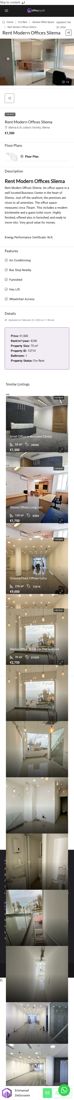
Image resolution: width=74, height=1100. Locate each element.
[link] (37, 424)
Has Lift (14, 289)
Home (10, 22)
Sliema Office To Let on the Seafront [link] (34, 649)
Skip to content (10, 2)
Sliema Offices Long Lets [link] (26, 507)
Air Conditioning (20, 260)
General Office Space (43, 22)
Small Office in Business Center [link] (31, 436)
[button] (69, 33)
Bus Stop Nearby (20, 270)
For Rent (22, 22)
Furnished (15, 280)
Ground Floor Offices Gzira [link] (28, 578)
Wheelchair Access (22, 299)
